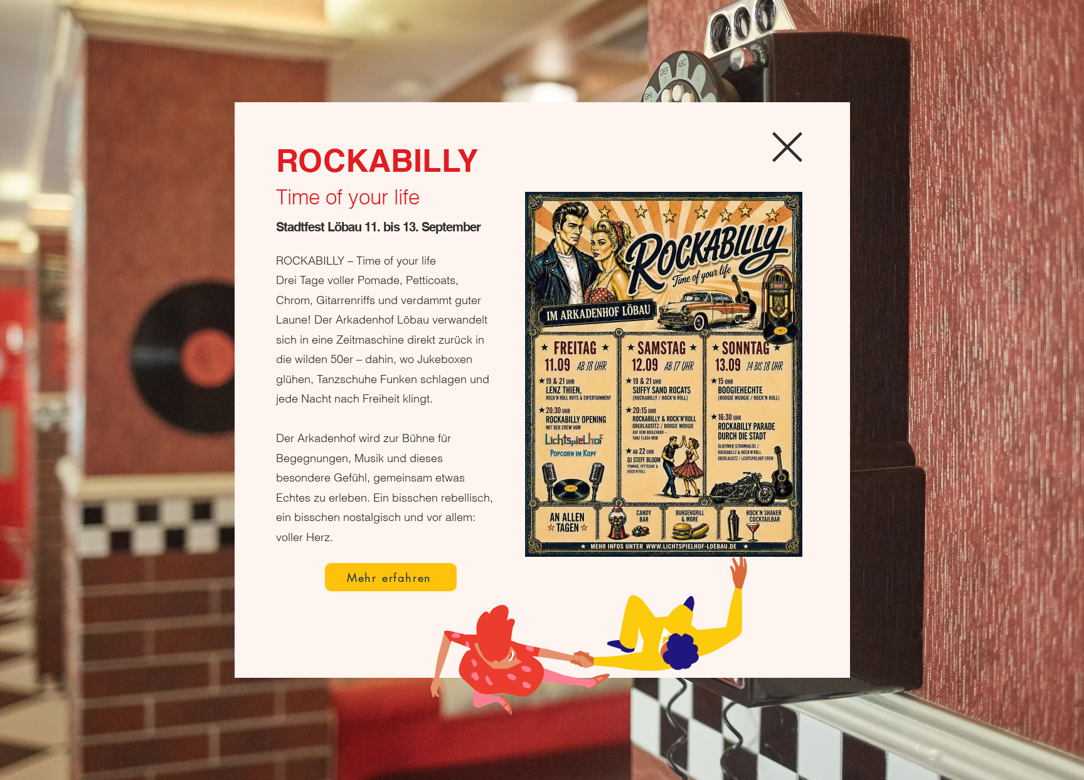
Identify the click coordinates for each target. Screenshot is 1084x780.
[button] (787, 147)
